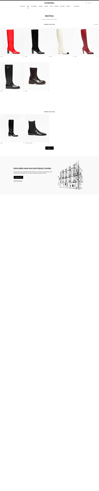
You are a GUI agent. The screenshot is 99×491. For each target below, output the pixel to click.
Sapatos (19, 212)
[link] (90, 3)
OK (89, 204)
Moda (15, 212)
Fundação (73, 469)
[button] (28, 6)
